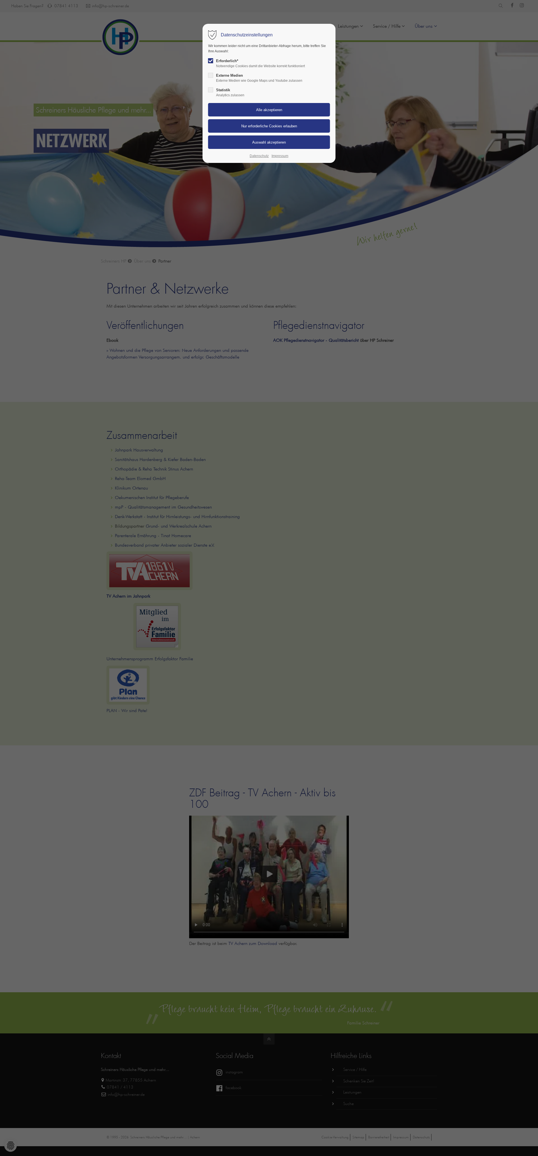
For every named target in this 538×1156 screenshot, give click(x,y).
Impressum (280, 156)
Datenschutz (259, 156)
